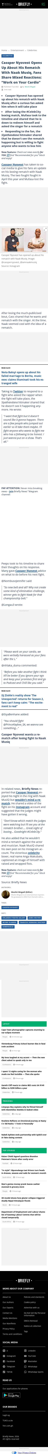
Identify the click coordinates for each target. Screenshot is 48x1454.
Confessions (7, 1065)
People (5, 1037)
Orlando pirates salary (14, 918)
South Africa (7, 1177)
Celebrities (32, 50)
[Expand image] (45, 229)
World (5, 1205)
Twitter (18, 391)
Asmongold (8, 927)
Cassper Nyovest (12, 164)
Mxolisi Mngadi (30, 87)
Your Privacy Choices (27, 1452)
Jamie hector (35, 918)
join (11, 491)
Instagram (23, 807)
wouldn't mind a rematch (21, 801)
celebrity (34, 853)
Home (4, 50)
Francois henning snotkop (32, 922)
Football (5, 1163)
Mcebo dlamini (9, 922)
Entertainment (17, 50)
